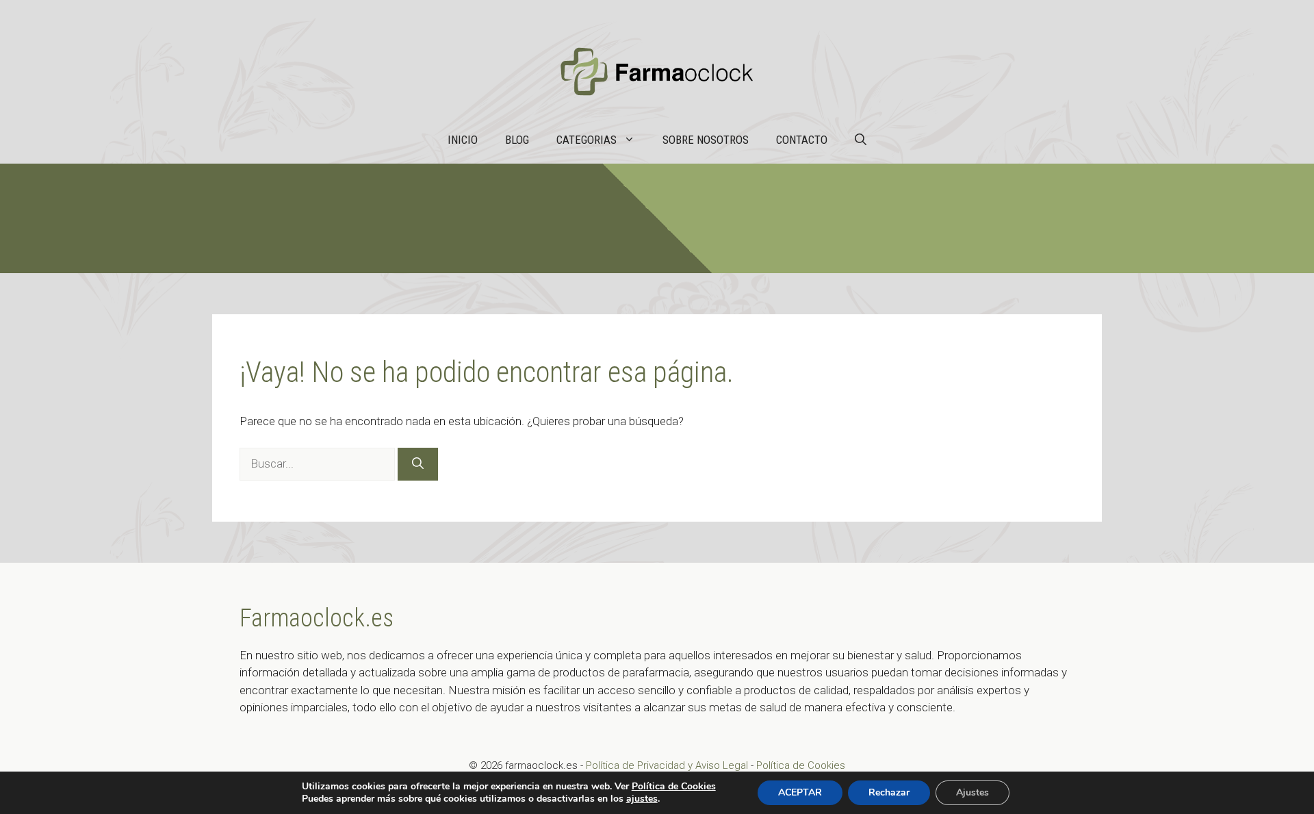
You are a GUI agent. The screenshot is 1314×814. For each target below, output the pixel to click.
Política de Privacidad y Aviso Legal (668, 765)
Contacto (801, 140)
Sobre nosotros (705, 140)
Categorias (586, 140)
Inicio (463, 140)
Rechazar (889, 792)
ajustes (642, 799)
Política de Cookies (800, 765)
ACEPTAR (800, 792)
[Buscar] (418, 464)
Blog (517, 140)
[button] (860, 140)
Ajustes (972, 792)
